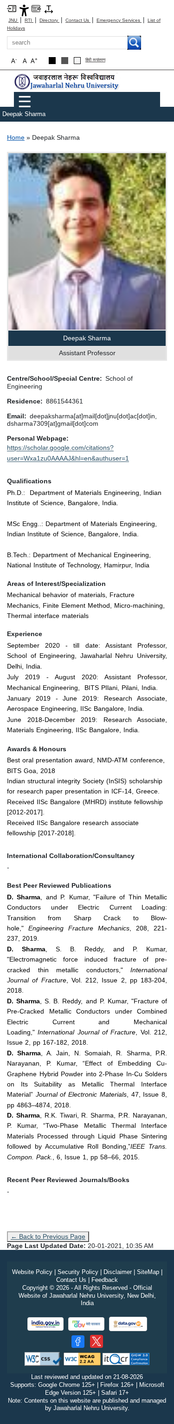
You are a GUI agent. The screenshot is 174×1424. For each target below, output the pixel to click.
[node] (67, 81)
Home (16, 137)
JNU (13, 20)
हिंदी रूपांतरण (95, 60)
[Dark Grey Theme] (64, 60)
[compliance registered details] (126, 1358)
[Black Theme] (52, 60)
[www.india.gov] (45, 1324)
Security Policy (78, 1271)
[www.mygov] (86, 1324)
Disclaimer (117, 1271)
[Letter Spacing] (48, 8)
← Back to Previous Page (48, 1236)
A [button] (34, 61)
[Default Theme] (77, 60)
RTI (29, 20)
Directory (49, 20)
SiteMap (148, 1271)
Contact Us (77, 20)
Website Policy (32, 1271)
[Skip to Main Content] (11, 8)
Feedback (104, 1279)
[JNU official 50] (96, 1341)
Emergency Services (119, 20)
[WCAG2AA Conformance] (82, 1358)
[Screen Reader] (36, 8)
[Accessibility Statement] (24, 10)
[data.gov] (128, 1324)
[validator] (43, 1358)
